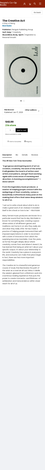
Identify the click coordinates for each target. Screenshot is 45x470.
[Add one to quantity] (13, 130)
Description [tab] (7, 155)
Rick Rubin (7, 26)
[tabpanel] (22, 224)
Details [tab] (25, 155)
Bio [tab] (17, 155)
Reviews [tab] (34, 155)
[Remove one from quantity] (7, 130)
